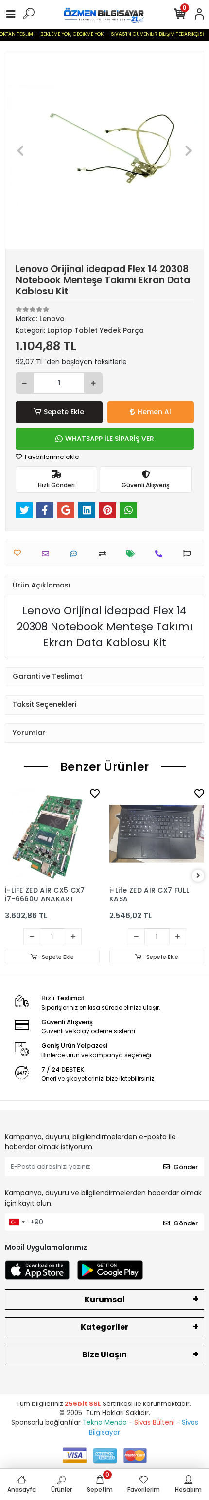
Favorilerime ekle (51, 456)
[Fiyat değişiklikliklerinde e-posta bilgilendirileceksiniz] (132, 554)
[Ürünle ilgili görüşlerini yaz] (76, 554)
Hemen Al (154, 412)
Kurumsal (105, 1299)
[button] (20, 150)
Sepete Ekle (64, 412)
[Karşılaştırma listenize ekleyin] (104, 554)
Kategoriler (104, 1327)
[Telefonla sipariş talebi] (161, 554)
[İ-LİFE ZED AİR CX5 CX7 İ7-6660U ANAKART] (52, 833)
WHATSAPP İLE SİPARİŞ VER (109, 438)
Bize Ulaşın (104, 1354)
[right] (198, 876)
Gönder (186, 1167)
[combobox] (16, 1222)
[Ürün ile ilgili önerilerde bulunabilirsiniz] (189, 554)
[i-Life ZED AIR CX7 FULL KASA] (156, 833)
